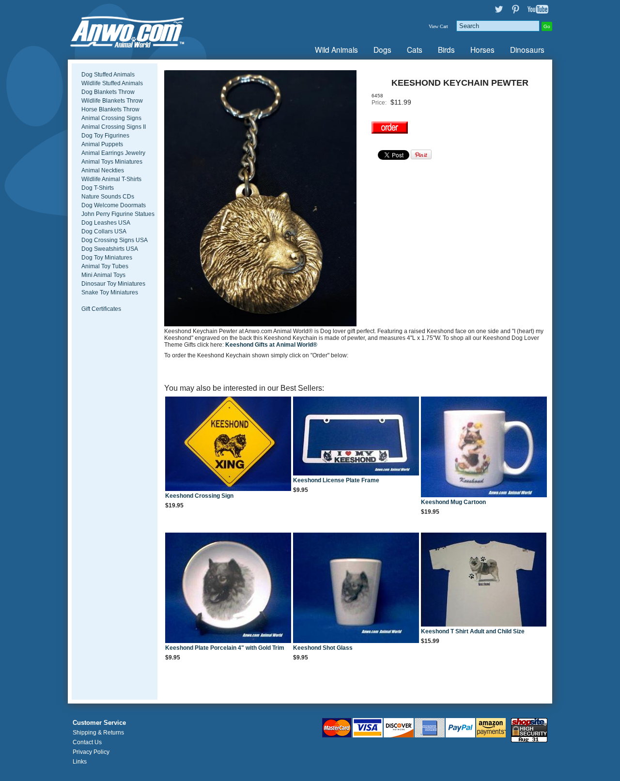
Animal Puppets (102, 144)
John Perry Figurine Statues (118, 214)
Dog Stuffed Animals (108, 74)
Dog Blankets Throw (108, 92)
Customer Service (99, 723)
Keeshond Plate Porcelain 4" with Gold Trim (224, 647)
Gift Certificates (101, 309)
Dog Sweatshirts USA (109, 249)
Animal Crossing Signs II (113, 127)
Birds (446, 49)
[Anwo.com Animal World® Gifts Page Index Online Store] (148, 30)
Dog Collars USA (103, 231)
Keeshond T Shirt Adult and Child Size (473, 631)
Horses (482, 49)
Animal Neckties (102, 170)
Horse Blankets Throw (110, 109)
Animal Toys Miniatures (111, 162)
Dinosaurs (527, 49)
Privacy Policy (91, 752)
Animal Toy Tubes (104, 266)
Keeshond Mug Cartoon (453, 502)
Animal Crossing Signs (111, 118)
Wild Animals (336, 49)
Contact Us (87, 742)
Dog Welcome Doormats (113, 205)
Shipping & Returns (98, 732)
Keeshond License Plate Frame (336, 480)
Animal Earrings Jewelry (113, 153)
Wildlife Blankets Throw (112, 101)
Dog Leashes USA (105, 223)
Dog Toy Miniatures (106, 257)
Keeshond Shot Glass (323, 647)
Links (80, 761)
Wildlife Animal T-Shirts (111, 179)
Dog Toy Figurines (105, 135)
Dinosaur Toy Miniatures (113, 284)
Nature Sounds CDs (107, 196)
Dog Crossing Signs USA (114, 240)
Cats (414, 49)
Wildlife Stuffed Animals (112, 83)
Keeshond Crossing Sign (199, 495)
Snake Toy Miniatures (109, 292)
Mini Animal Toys (103, 275)
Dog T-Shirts (97, 188)
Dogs (382, 49)
